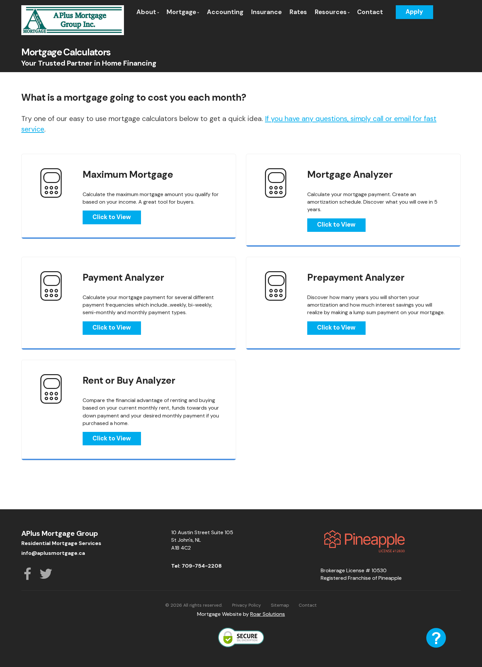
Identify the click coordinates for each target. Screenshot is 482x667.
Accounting (225, 12)
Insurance (266, 12)
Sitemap (280, 605)
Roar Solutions (267, 614)
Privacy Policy (246, 605)
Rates (298, 12)
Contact (370, 12)
